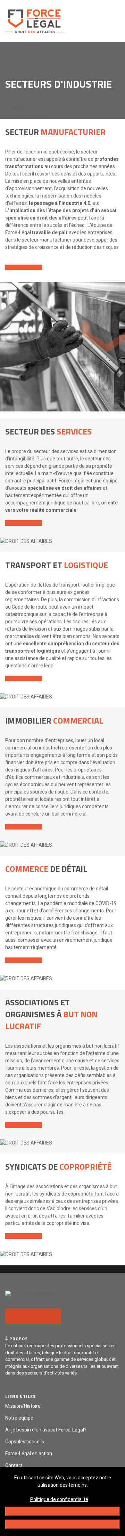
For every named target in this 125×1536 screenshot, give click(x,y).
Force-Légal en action (28, 1453)
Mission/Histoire (23, 1406)
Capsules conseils (24, 1441)
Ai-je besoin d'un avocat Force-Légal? (45, 1430)
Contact (14, 1465)
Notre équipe (19, 1418)
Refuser (63, 1511)
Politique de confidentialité (59, 1499)
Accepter (62, 1524)
